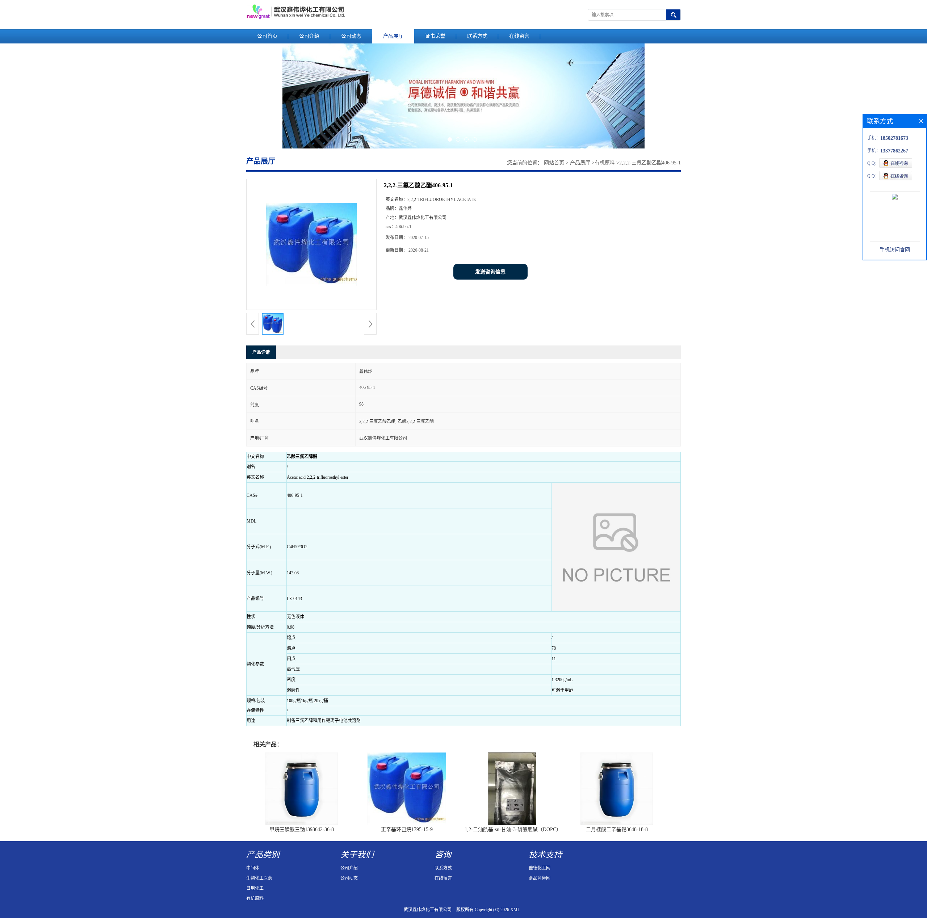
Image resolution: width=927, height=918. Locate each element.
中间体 (252, 868)
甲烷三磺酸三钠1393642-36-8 (301, 829)
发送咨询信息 (490, 271)
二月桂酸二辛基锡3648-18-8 (617, 829)
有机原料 (605, 162)
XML (515, 909)
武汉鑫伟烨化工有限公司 (428, 909)
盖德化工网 (539, 868)
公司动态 (351, 36)
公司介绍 (309, 36)
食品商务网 (539, 878)
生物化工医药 (259, 878)
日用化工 (255, 888)
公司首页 (267, 36)
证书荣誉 (435, 36)
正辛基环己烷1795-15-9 (407, 829)
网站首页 (554, 162)
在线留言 (519, 36)
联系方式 (477, 36)
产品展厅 (393, 36)
